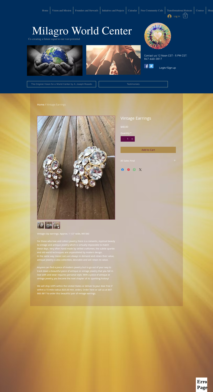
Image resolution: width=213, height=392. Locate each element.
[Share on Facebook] (122, 169)
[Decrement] (123, 139)
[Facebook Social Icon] (146, 66)
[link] (185, 15)
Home (40, 104)
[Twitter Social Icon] (151, 66)
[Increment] (132, 139)
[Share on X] (140, 169)
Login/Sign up (167, 67)
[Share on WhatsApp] (134, 169)
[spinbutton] (128, 139)
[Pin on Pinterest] (128, 169)
